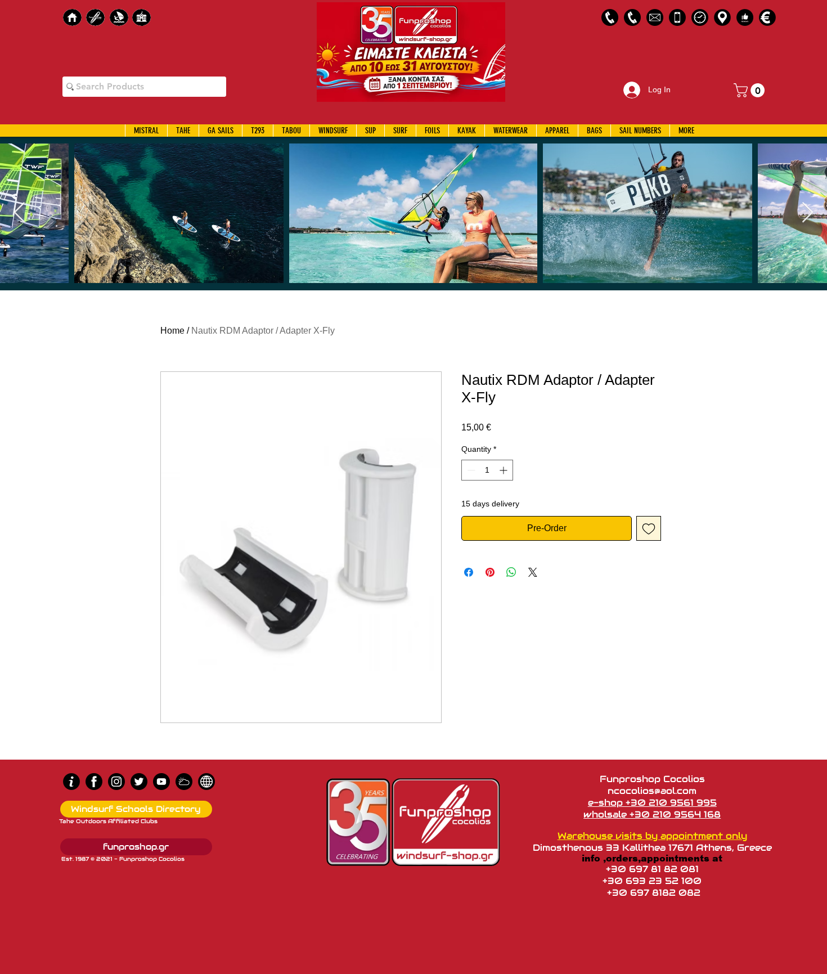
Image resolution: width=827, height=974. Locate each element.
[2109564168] (632, 17)
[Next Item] (807, 213)
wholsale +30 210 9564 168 (652, 814)
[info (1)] (71, 781)
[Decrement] (470, 470)
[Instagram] (116, 781)
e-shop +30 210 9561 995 (652, 803)
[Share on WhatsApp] (511, 572)
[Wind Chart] (184, 781)
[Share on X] (533, 572)
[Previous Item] (19, 213)
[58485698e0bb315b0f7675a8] (654, 17)
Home (172, 330)
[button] (751, 90)
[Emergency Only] (677, 17)
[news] (206, 781)
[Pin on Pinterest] (490, 572)
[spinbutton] (487, 470)
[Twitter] (139, 781)
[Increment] (504, 470)
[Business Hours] (699, 17)
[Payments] (767, 17)
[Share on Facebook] (468, 572)
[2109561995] (609, 17)
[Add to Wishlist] (648, 528)
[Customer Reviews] (744, 17)
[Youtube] (161, 781)
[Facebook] (94, 781)
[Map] (722, 17)
